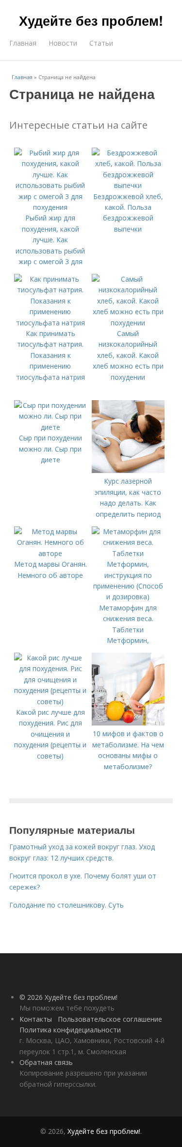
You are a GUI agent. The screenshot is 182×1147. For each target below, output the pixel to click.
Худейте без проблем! (91, 20)
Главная (22, 43)
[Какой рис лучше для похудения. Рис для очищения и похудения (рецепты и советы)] (50, 701)
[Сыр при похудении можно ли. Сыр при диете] (50, 427)
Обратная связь (46, 1062)
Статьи (101, 43)
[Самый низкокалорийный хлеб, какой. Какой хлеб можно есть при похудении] (128, 322)
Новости (63, 43)
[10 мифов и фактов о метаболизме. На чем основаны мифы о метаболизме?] (128, 722)
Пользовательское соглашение (110, 1019)
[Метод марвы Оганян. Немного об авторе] (50, 553)
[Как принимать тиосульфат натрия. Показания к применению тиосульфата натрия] (50, 322)
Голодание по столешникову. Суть (66, 905)
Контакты (35, 1019)
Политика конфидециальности (70, 1029)
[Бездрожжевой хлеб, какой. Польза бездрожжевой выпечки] (128, 185)
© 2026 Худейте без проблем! (68, 997)
